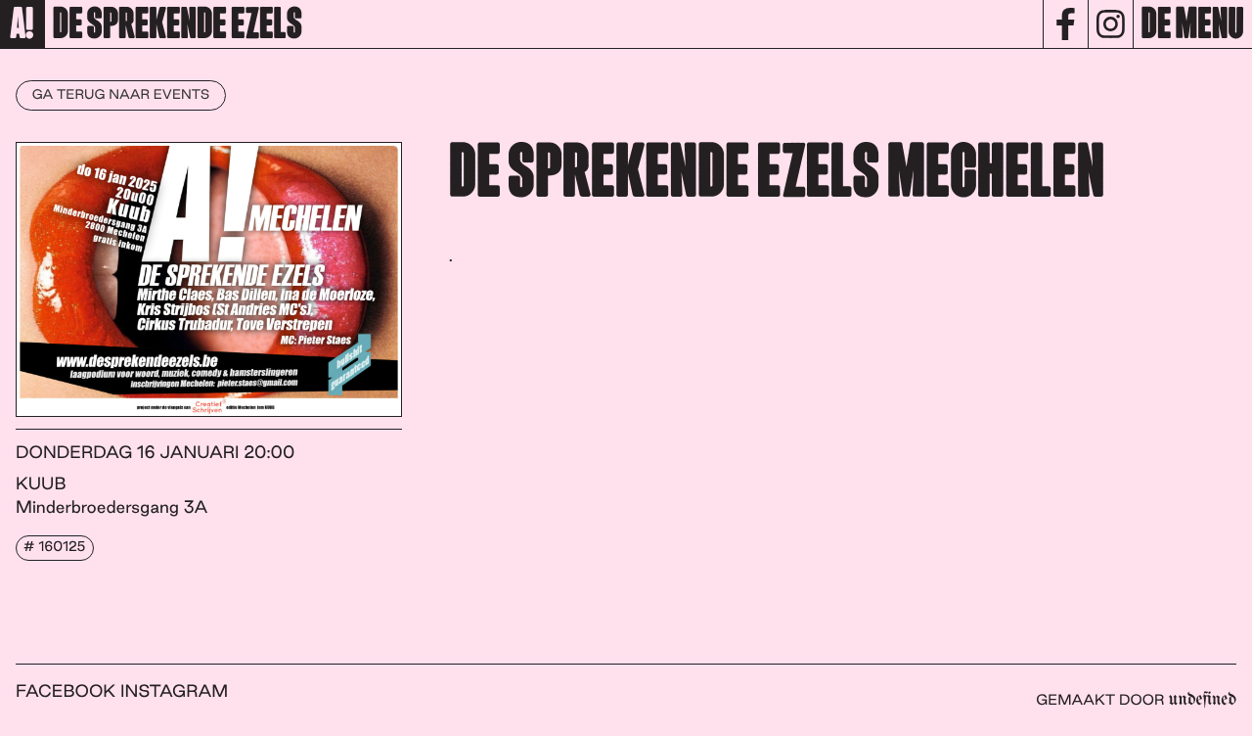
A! (22, 25)
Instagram (174, 691)
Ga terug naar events (121, 95)
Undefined (1203, 700)
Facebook (65, 691)
